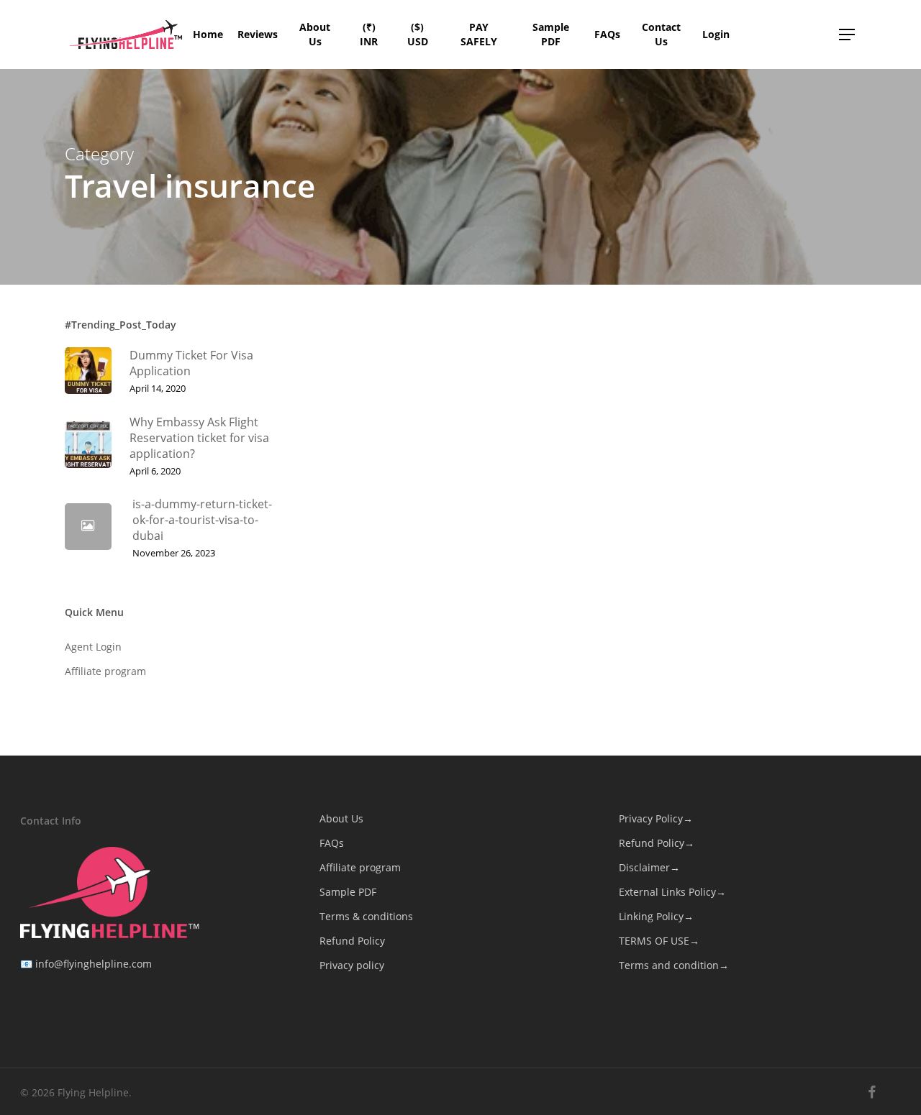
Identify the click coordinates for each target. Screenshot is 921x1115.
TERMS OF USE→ (659, 940)
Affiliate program (105, 671)
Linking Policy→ (656, 916)
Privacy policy (351, 965)
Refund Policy (352, 940)
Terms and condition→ (674, 965)
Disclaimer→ (649, 867)
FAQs (331, 843)
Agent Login (93, 646)
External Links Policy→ (672, 892)
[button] (847, 34)
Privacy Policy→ (656, 818)
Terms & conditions (366, 916)
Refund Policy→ (656, 843)
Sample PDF (347, 892)
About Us (341, 818)
